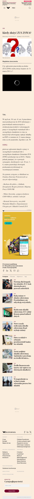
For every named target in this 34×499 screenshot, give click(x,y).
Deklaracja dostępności (23, 446)
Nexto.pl (19, 455)
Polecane (12, 276)
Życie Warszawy (21, 463)
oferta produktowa (8, 474)
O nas (4, 439)
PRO (13, 8)
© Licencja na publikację (10, 264)
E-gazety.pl (20, 454)
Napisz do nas (7, 443)
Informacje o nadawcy (23, 445)
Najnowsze (20, 276)
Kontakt (5, 441)
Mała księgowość (22, 457)
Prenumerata (6, 455)
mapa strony (6, 471)
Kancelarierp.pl (21, 459)
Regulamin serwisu (22, 443)
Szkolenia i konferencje (9, 468)
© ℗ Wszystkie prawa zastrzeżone (13, 266)
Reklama (5, 452)
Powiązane (5, 276)
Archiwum (5, 457)
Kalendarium (20, 471)
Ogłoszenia (6, 454)
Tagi (25, 276)
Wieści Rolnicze (21, 461)
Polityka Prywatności (23, 439)
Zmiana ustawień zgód (23, 441)
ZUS (4, 28)
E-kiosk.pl (19, 452)
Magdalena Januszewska (10, 61)
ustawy (5, 144)
